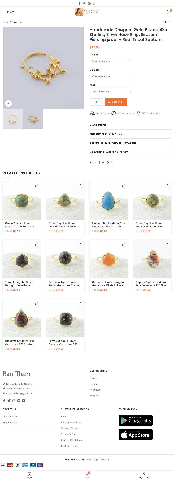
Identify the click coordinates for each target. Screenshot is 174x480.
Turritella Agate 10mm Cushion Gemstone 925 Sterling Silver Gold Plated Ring (65, 346)
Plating (94, 85)
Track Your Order (69, 445)
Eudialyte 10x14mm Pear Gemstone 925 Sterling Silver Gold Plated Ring (19, 344)
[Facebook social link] (80, 3)
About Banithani (11, 416)
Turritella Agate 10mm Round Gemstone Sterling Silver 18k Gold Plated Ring (65, 285)
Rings (92, 377)
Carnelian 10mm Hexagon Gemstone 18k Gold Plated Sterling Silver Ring (108, 285)
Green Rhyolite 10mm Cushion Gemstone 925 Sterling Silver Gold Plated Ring (21, 228)
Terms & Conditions (71, 440)
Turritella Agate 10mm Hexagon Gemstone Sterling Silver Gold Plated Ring (21, 287)
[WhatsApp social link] (94, 3)
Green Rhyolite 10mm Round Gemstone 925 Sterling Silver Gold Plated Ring (152, 228)
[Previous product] (163, 22)
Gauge (93, 54)
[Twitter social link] (84, 3)
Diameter (95, 69)
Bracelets (95, 395)
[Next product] (169, 22)
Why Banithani (10, 422)
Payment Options (69, 428)
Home (6, 22)
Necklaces (95, 389)
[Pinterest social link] (89, 3)
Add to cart (116, 102)
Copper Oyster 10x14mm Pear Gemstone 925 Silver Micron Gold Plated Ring (151, 285)
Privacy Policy (67, 434)
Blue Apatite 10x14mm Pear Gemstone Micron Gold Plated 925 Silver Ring (108, 226)
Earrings (94, 383)
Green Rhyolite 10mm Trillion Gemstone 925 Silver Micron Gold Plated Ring (64, 228)
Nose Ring (17, 22)
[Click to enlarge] (8, 103)
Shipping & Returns (70, 422)
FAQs (63, 416)
